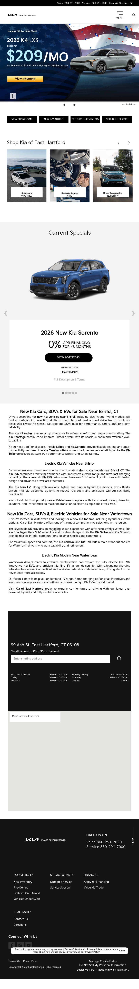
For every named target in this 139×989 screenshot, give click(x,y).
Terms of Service (74, 949)
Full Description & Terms (69, 379)
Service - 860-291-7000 (94, 3)
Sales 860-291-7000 (104, 842)
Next (74, 105)
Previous (64, 105)
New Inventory (53, 119)
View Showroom (22, 119)
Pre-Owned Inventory (85, 119)
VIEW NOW (26, 196)
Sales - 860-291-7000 (68, 3)
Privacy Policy (94, 949)
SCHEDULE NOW (69, 195)
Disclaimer (130, 104)
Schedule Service (117, 119)
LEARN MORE (69, 372)
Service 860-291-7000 (105, 847)
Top (133, 841)
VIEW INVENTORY (112, 195)
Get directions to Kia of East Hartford (35, 651)
